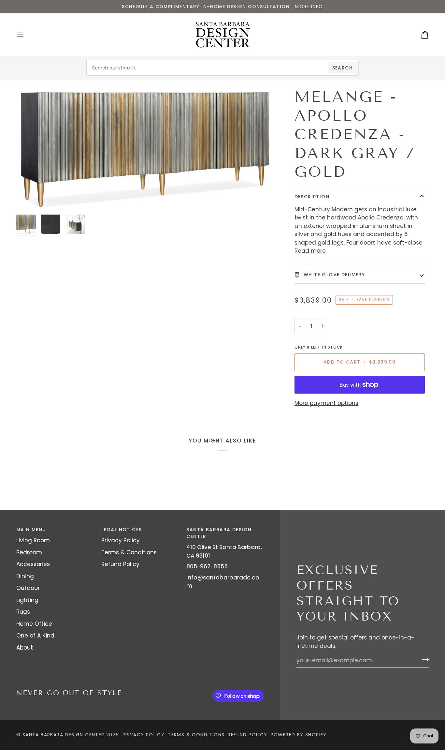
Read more (310, 251)
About (24, 648)
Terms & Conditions (129, 552)
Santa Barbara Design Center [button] (218, 533)
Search (342, 68)
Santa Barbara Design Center (63, 734)
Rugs (23, 612)
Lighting (27, 600)
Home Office (34, 624)
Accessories (33, 564)
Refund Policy (120, 564)
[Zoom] (145, 149)
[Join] (423, 659)
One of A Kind (35, 635)
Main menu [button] (31, 529)
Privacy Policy (120, 540)
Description (311, 196)
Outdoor (28, 588)
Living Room (33, 540)
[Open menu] (26, 34)
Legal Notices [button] (121, 529)
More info (309, 6)
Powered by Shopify (299, 734)
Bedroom (29, 552)
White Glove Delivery (333, 274)
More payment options (326, 403)
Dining (25, 576)
